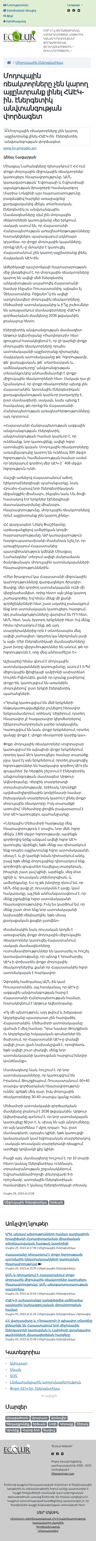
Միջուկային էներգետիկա (39, 63)
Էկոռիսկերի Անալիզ (21, 10)
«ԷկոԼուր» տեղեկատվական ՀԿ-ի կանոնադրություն (48, 1518)
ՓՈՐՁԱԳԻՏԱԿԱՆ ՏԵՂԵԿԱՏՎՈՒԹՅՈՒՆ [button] (57, 44)
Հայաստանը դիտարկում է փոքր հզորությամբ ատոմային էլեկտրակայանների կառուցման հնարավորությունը (44, 1259)
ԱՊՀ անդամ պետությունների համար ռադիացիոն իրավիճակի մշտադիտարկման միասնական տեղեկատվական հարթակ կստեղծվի (47, 1238)
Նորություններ (17, 5)
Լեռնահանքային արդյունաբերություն (45, 1382)
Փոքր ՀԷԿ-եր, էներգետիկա (35, 1388)
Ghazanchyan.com (62, 1473)
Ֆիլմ (9, 16)
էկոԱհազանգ (16, 21)
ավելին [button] (50, 1396)
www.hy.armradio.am (19, 148)
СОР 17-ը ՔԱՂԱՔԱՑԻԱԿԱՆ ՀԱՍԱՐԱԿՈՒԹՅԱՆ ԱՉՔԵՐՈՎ (63, 32)
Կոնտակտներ (48, 1530)
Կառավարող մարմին (48, 1522)
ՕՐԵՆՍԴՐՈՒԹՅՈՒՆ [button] (56, 50)
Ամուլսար (18, 1363)
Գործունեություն (48, 1526)
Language (74, 5)
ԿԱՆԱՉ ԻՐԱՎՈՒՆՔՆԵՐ (59, 38)
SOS (13, 1376)
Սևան (15, 1370)
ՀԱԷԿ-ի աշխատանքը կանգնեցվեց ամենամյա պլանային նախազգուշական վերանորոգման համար (44, 1304)
